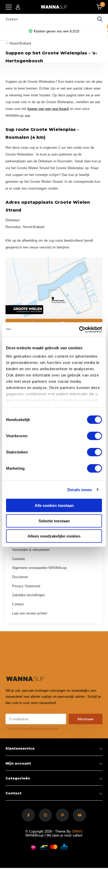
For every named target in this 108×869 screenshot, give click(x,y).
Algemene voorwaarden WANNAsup (39, 568)
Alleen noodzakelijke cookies (54, 536)
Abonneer (85, 719)
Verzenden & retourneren (31, 550)
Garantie (18, 559)
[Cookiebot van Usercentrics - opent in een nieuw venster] (79, 329)
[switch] (94, 436)
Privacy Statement (26, 586)
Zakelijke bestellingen (28, 595)
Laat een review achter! (29, 613)
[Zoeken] (99, 19)
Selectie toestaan (54, 520)
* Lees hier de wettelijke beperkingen (32, 728)
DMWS (77, 831)
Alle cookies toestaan (54, 505)
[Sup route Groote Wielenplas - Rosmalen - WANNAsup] (54, 294)
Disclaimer (20, 577)
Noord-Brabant (20, 43)
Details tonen (79, 489)
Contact (18, 604)
